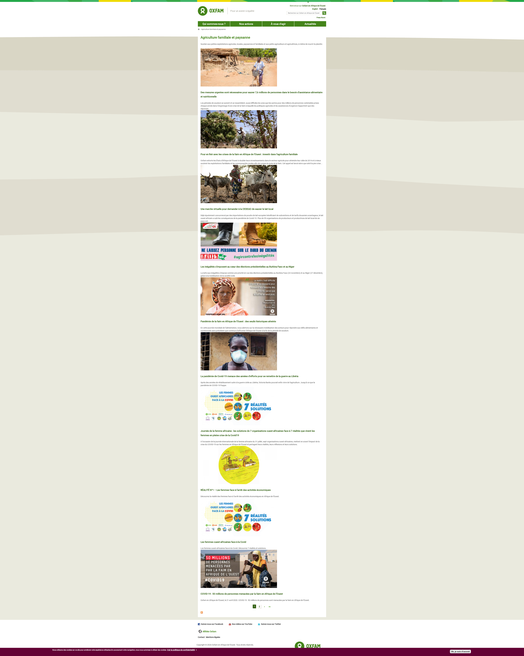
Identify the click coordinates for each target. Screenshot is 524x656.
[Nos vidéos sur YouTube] (230, 624)
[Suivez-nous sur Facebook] (199, 624)
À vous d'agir (278, 24)
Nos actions (246, 24)
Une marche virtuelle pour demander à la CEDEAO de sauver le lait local (237, 209)
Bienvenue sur (307, 6)
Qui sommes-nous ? (214, 24)
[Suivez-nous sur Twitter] (259, 624)
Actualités (310, 24)
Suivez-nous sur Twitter (271, 624)
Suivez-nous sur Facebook (212, 624)
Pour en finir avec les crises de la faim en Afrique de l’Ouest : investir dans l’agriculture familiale (249, 154)
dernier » (269, 607)
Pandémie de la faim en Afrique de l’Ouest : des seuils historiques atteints (238, 321)
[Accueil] (210, 11)
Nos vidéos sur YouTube (242, 624)
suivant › (264, 607)
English (315, 9)
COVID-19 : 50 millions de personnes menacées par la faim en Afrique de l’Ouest (242, 593)
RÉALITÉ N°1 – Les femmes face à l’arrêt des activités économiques (236, 490)
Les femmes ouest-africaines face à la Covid (223, 542)
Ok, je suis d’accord (460, 651)
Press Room (321, 17)
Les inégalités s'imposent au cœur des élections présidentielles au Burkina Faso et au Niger (247, 266)
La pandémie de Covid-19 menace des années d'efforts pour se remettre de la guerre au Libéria (249, 376)
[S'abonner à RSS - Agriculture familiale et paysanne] (262, 612)
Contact (201, 637)
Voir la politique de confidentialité (181, 650)
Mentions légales (213, 637)
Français (322, 9)
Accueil (199, 29)
